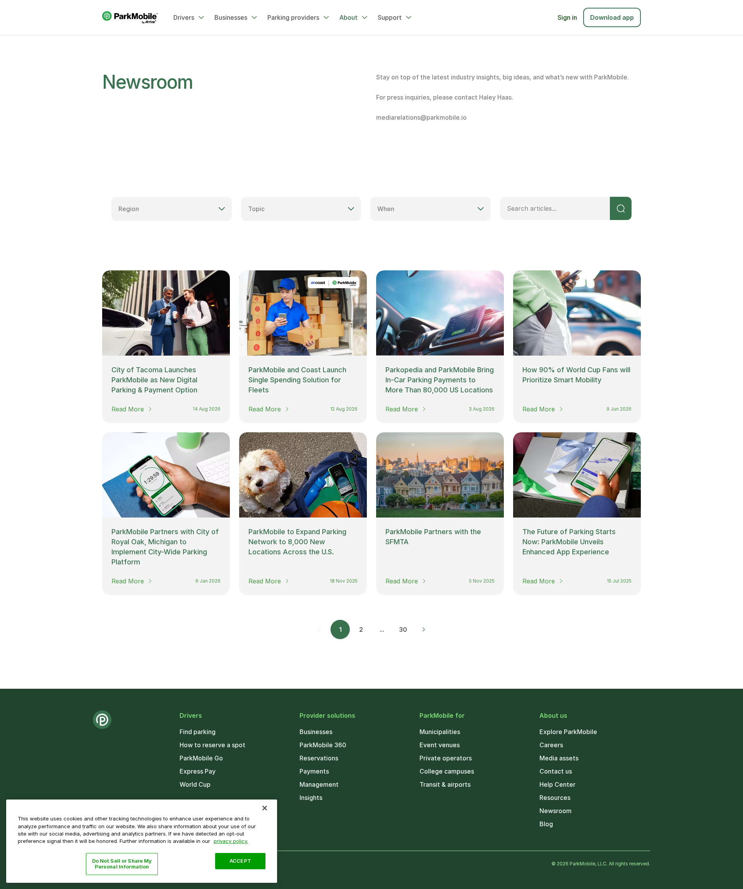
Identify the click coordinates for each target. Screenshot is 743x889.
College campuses (446, 771)
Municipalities (439, 732)
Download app (612, 17)
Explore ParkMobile (568, 732)
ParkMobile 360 (323, 745)
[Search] (621, 208)
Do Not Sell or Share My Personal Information (122, 864)
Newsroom (555, 811)
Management (319, 784)
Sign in (567, 17)
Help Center (557, 784)
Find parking (198, 732)
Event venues (439, 745)
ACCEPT (240, 861)
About (348, 17)
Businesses (230, 17)
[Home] (130, 17)
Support (390, 17)
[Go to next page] (423, 629)
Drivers (183, 17)
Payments (314, 771)
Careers (551, 745)
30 (403, 629)
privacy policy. (231, 841)
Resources (554, 797)
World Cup (195, 784)
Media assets (559, 758)
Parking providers (293, 17)
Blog (546, 824)
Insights (311, 797)
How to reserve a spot (212, 745)
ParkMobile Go (201, 758)
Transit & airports (445, 784)
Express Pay (198, 771)
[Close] (264, 808)
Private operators (445, 758)
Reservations (319, 758)
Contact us (555, 771)
